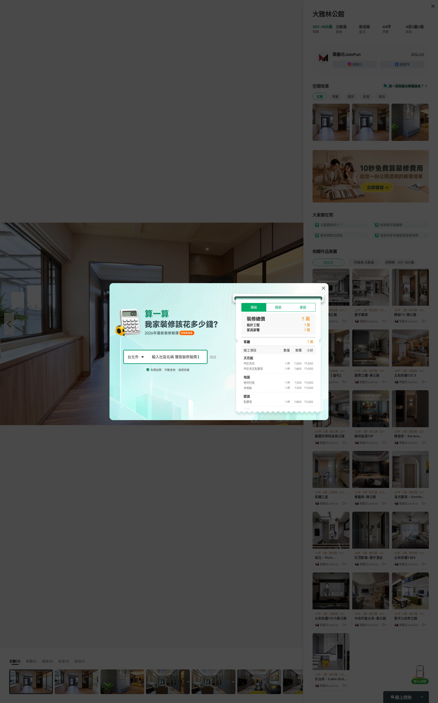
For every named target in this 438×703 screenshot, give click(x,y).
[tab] (253, 307)
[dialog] (219, 351)
